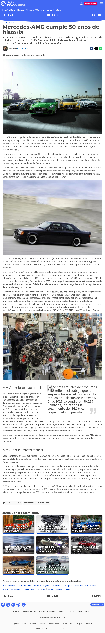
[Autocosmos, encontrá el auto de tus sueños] (13, 3)
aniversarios (28, 55)
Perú (71, 624)
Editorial (12, 10)
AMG (8, 55)
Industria (79, 585)
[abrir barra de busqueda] (81, 3)
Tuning (67, 589)
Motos (6, 589)
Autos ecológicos (41, 585)
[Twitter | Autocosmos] (8, 605)
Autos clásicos (25, 585)
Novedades (8, 23)
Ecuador (42, 624)
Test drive (40, 589)
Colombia (32, 624)
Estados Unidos (53, 624)
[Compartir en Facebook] (91, 48)
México (64, 624)
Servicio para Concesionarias (49, 618)
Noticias (20, 10)
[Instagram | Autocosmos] (18, 605)
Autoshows (57, 585)
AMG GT (16, 55)
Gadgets (68, 585)
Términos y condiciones (47, 611)
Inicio (4, 10)
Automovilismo (9, 585)
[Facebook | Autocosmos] (3, 605)
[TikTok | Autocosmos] (24, 605)
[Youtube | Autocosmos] (13, 605)
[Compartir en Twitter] (96, 48)
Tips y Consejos (55, 589)
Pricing (80, 611)
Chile (24, 624)
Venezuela (89, 624)
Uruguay (79, 624)
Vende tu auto (90, 4)
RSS (64, 618)
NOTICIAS (8, 15)
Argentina (16, 624)
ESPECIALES (52, 15)
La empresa (16, 611)
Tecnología (29, 589)
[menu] (101, 4)
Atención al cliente (29, 611)
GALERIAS (96, 15)
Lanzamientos (91, 585)
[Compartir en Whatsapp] (100, 48)
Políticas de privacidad (67, 611)
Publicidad (89, 611)
